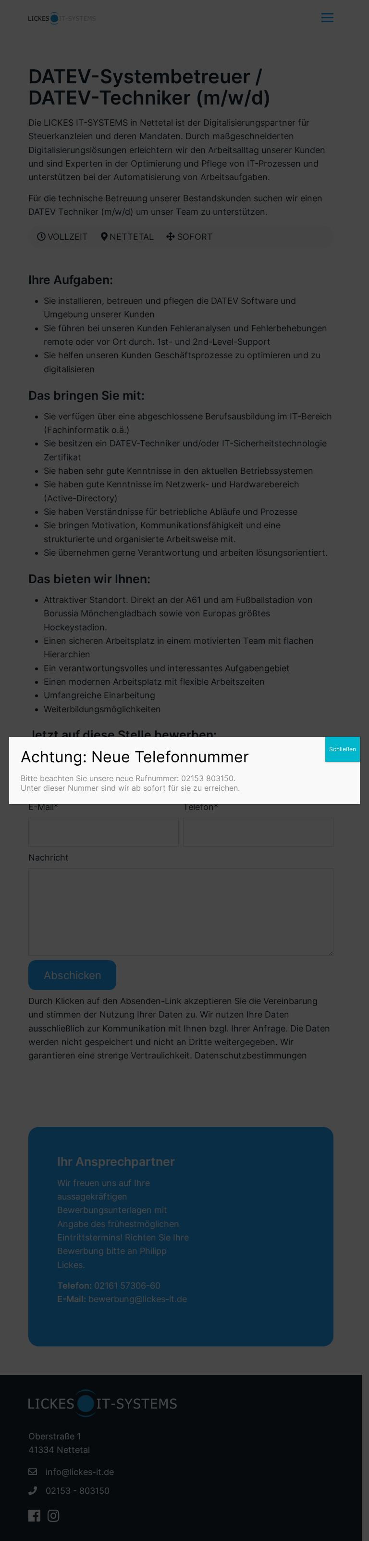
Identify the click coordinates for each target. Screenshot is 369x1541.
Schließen (342, 749)
